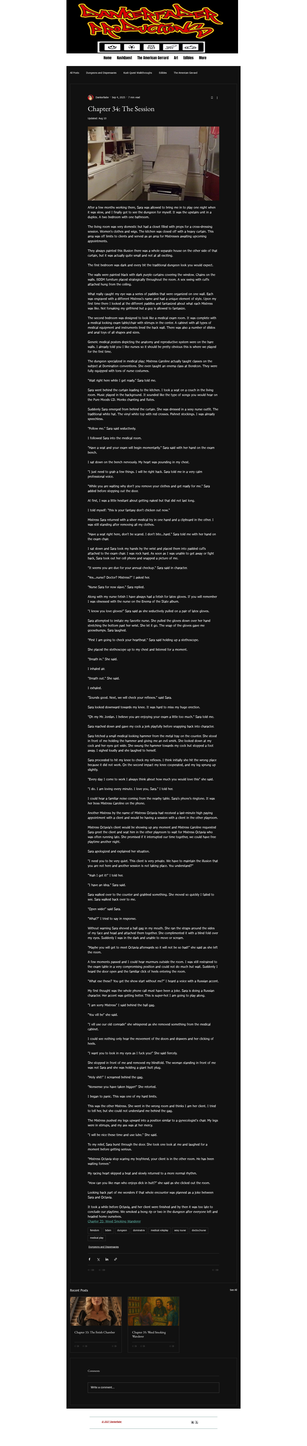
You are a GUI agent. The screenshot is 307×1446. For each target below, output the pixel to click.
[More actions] (217, 97)
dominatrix (139, 1230)
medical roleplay (159, 1230)
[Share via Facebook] (89, 1259)
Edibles (163, 73)
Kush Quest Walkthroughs (137, 73)
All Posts (74, 73)
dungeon (122, 1230)
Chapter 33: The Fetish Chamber (94, 1332)
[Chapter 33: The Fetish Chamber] (96, 1311)
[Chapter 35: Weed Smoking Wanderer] (153, 1311)
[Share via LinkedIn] (107, 1259)
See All (233, 1290)
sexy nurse (180, 1230)
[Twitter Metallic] (192, 1422)
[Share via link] (115, 1259)
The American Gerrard (185, 73)
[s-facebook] (196, 1422)
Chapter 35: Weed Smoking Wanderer (149, 1334)
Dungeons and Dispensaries (101, 73)
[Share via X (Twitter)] (98, 1259)
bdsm (108, 1230)
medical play (96, 1238)
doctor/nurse (199, 1230)
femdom (94, 1230)
